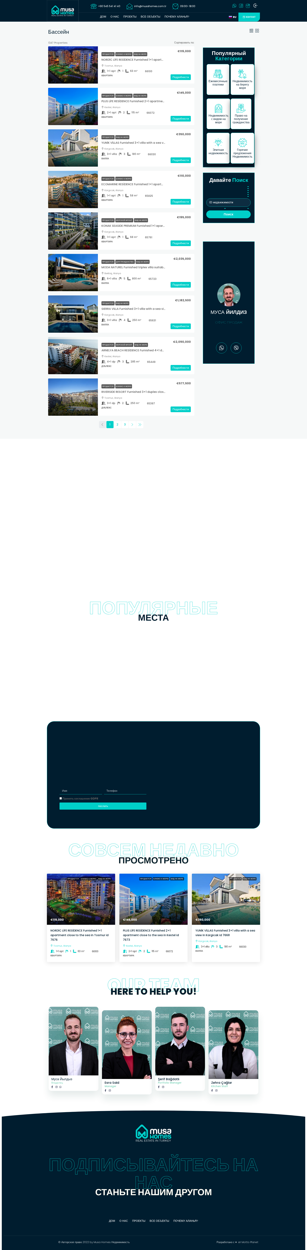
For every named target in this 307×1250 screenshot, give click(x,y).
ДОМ (103, 16)
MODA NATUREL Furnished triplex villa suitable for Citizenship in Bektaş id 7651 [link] (156, 267)
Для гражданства (125, 261)
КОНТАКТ (250, 16)
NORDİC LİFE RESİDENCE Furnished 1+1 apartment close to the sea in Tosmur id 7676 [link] (160, 60)
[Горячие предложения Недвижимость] (242, 142)
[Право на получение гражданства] (240, 108)
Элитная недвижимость (218, 151)
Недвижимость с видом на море (218, 119)
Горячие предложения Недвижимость (242, 153)
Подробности (181, 77)
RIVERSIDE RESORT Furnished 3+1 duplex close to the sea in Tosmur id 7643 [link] (154, 392)
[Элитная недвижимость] (218, 142)
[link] (73, 65)
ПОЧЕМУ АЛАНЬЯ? (177, 16)
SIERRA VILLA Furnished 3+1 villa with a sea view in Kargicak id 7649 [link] (148, 309)
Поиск (228, 214)
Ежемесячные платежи (218, 83)
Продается (108, 54)
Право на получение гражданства (241, 119)
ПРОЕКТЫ (129, 16)
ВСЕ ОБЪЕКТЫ (150, 16)
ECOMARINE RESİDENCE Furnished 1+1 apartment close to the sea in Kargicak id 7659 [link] (161, 184)
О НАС (115, 16)
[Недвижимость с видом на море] (218, 108)
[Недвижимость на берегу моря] (242, 74)
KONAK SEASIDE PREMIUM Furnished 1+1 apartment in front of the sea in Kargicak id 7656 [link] (163, 226)
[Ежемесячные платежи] (218, 74)
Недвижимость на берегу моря (242, 84)
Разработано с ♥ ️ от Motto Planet (237, 1242)
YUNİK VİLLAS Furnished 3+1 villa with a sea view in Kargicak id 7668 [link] (148, 143)
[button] (251, 30)
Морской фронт (124, 220)
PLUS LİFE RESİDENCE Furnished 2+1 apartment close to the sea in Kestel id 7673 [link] (157, 101)
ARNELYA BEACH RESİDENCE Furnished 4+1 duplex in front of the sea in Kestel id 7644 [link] (160, 350)
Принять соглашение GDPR (80, 798)
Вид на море (140, 54)
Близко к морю (124, 54)
